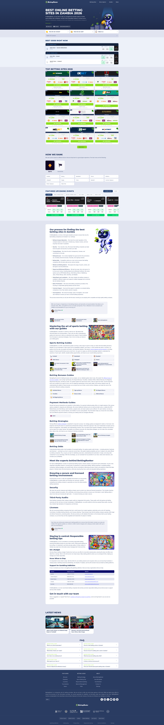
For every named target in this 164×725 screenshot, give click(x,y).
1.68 (102, 209)
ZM (47, 699)
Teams (65, 686)
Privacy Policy (76, 723)
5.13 (94, 209)
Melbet (49, 211)
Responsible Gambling (81, 681)
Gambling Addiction (54, 723)
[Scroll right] (118, 207)
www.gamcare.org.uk (89, 576)
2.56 (115, 211)
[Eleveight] (85, 711)
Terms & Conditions (102, 723)
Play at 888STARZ (55, 215)
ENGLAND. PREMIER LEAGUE (71, 194)
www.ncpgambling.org (90, 579)
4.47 (98, 209)
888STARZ (49, 209)
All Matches (48, 194)
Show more (81, 147)
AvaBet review (82, 106)
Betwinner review (57, 87)
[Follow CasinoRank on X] (108, 699)
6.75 (74, 209)
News (117, 2)
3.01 (57, 211)
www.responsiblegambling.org (91, 581)
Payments (65, 679)
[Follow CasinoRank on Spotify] (114, 699)
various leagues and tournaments (98, 349)
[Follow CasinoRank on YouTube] (111, 699)
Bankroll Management (81, 684)
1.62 (102, 211)
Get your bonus (57, 104)
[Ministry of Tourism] (58, 711)
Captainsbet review (57, 106)
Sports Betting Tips (81, 679)
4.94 (94, 211)
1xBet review (82, 87)
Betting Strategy (81, 677)
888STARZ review (106, 87)
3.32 (61, 211)
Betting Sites (93, 2)
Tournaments (65, 684)
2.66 (115, 209)
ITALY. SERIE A (81, 194)
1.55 (82, 209)
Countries (65, 681)
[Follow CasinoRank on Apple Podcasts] (117, 699)
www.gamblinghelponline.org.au (92, 584)
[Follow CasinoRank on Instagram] (105, 699)
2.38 (54, 211)
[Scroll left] (45, 207)
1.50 (82, 211)
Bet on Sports (102, 2)
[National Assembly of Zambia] (66, 711)
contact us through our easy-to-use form (81, 596)
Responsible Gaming (88, 723)
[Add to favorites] (47, 47)
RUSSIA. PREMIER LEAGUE (58, 194)
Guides (111, 2)
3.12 (57, 209)
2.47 (54, 209)
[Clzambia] (74, 711)
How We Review (98, 679)
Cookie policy (66, 723)
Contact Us (98, 684)
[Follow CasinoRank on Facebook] (102, 699)
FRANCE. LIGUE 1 (98, 194)
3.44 (61, 209)
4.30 (78, 211)
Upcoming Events (108, 191)
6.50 (74, 211)
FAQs (81, 686)
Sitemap (98, 686)
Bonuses (65, 677)
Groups (115, 191)
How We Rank (98, 681)
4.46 (78, 209)
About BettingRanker (98, 677)
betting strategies (62, 424)
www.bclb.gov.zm (89, 574)
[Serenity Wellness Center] (98, 711)
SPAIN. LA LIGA (89, 194)
